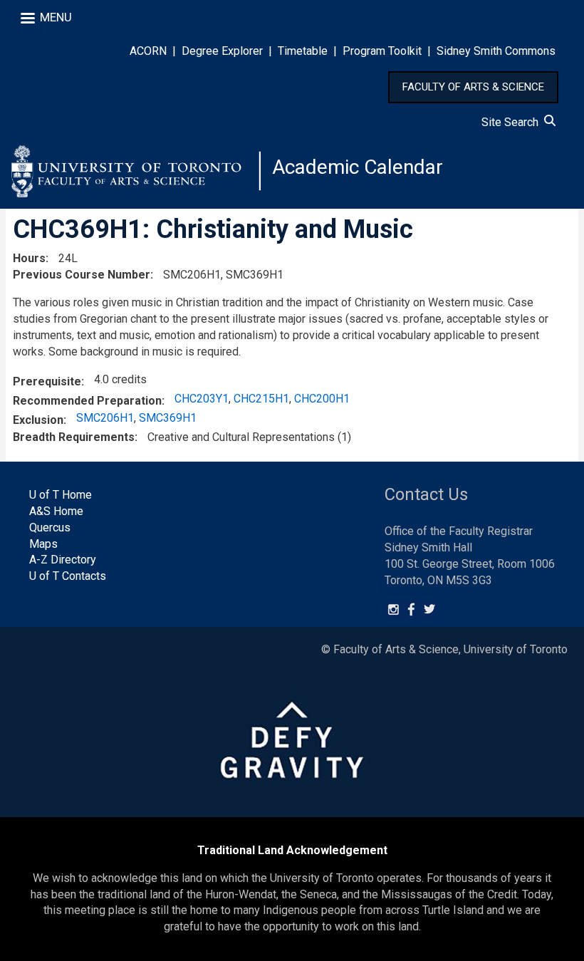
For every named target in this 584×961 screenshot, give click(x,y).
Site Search (512, 122)
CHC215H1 (261, 398)
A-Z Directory (62, 559)
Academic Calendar (357, 167)
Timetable (303, 51)
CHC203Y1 (201, 398)
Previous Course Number (81, 274)
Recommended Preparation (87, 400)
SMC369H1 (168, 418)
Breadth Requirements (74, 437)
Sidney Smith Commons (496, 51)
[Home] (136, 171)
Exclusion (38, 420)
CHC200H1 (322, 398)
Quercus (50, 527)
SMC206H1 (105, 418)
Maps (43, 544)
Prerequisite (47, 381)
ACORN (148, 51)
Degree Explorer (222, 51)
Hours (29, 258)
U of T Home (60, 495)
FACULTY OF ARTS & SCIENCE (473, 86)
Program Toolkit (382, 51)
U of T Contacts (67, 576)
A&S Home (56, 511)
